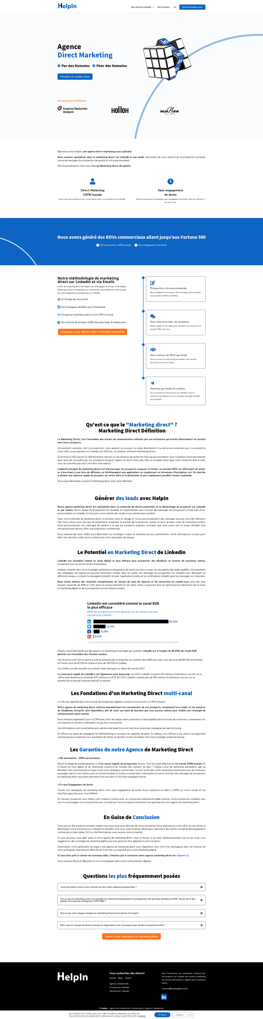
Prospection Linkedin (119, 987)
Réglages (180, 1014)
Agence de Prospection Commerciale (126, 1008)
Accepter (162, 1014)
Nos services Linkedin (141, 7)
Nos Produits (164, 7)
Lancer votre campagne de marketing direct (131, 936)
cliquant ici (182, 855)
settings (141, 1016)
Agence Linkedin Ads (154, 1008)
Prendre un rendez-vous (75, 76)
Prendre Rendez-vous (192, 7)
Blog (120, 977)
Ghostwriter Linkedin (119, 991)
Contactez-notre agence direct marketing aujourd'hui (92, 331)
